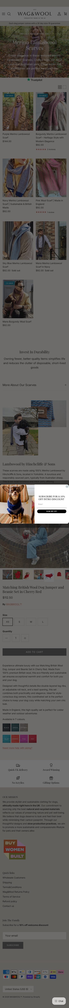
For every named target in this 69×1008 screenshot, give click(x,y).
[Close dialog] (67, 486)
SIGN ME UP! (51, 511)
